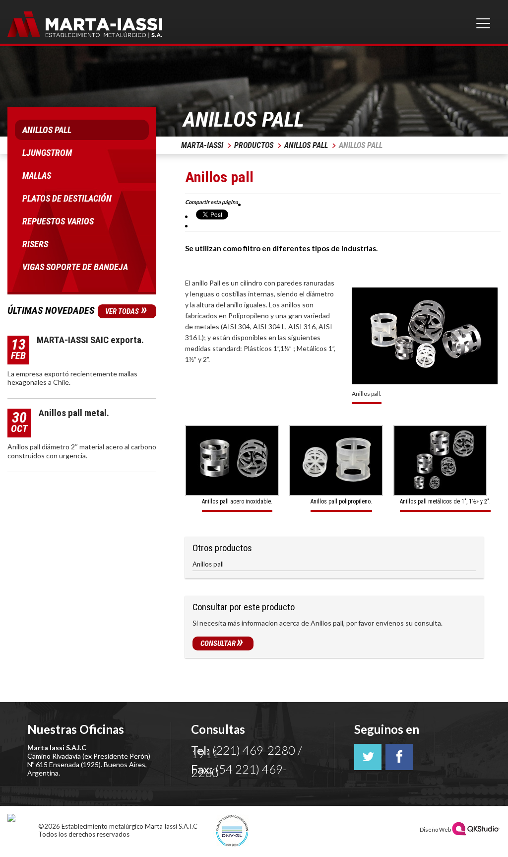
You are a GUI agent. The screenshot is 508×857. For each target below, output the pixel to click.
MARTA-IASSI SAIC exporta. (90, 340)
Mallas (36, 175)
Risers (35, 244)
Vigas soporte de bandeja (75, 267)
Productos (253, 145)
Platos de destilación (67, 198)
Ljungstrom (47, 152)
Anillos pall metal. (74, 413)
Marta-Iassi (202, 145)
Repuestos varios (58, 221)
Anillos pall (208, 564)
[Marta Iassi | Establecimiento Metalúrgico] (84, 25)
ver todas (126, 311)
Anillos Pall (306, 145)
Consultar (222, 643)
